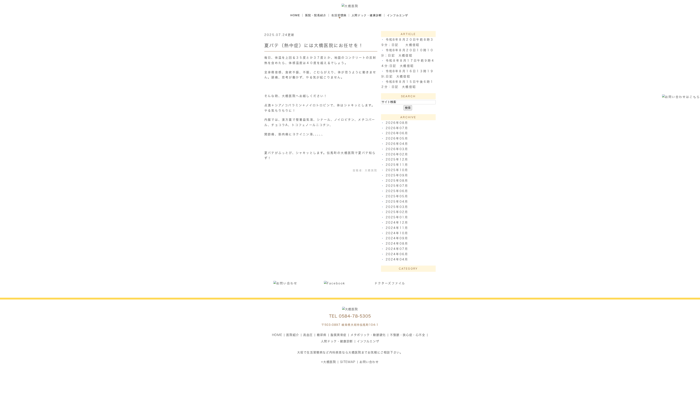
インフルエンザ (397, 15)
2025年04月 (397, 201)
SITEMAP (347, 361)
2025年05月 (397, 196)
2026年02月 (397, 154)
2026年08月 (397, 122)
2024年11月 (397, 227)
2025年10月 (397, 170)
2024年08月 (397, 243)
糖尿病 (321, 334)
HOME (295, 15)
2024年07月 (397, 248)
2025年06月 (397, 191)
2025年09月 (397, 175)
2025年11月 (397, 164)
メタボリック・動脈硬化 (368, 334)
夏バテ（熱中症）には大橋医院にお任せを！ (313, 45)
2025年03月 (397, 206)
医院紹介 (292, 334)
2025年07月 (397, 185)
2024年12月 (397, 222)
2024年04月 (397, 259)
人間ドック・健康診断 (367, 15)
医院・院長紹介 (315, 15)
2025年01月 (397, 217)
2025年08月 (397, 180)
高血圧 (308, 334)
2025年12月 (397, 159)
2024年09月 (397, 238)
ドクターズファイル (389, 283)
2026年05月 (397, 138)
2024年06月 (397, 254)
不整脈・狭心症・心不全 (407, 334)
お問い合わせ (369, 361)
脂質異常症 (338, 334)
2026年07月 (397, 128)
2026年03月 (397, 149)
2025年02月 (397, 211)
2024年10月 (397, 233)
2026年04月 (397, 143)
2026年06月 (397, 133)
